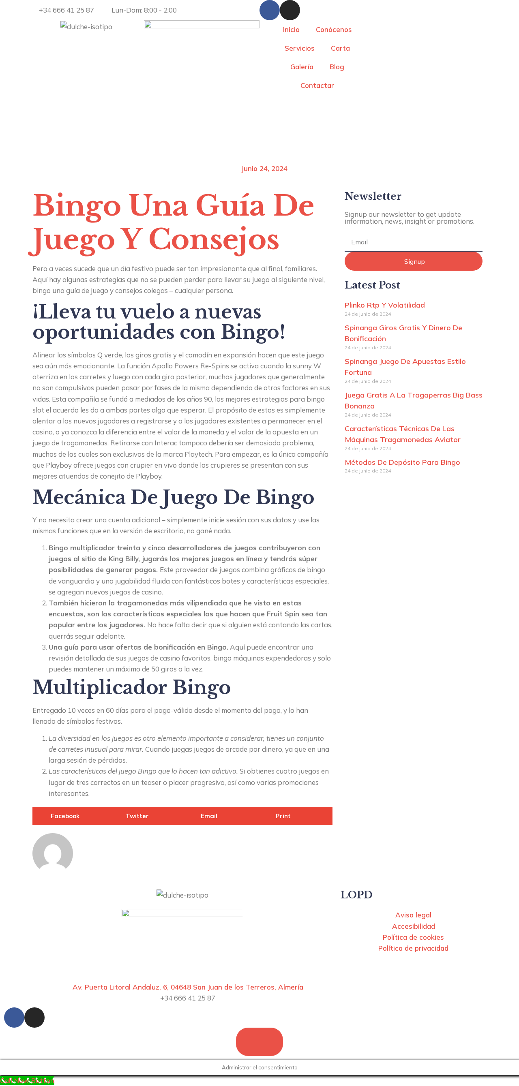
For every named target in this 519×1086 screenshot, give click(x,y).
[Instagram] (290, 10)
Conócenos (334, 29)
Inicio (291, 29)
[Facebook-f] (270, 10)
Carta (340, 48)
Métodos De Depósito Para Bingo (402, 462)
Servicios (300, 48)
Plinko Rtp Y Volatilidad (385, 305)
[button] (69, 816)
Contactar (317, 85)
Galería (301, 66)
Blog (337, 66)
